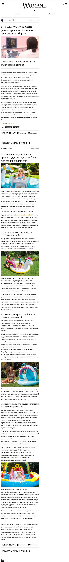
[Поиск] (63, 3)
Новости (18, 14)
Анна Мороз (8, 20)
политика (9, 127)
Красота (51, 14)
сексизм (16, 127)
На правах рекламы (6, 148)
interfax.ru (11, 123)
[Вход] (66, 3)
